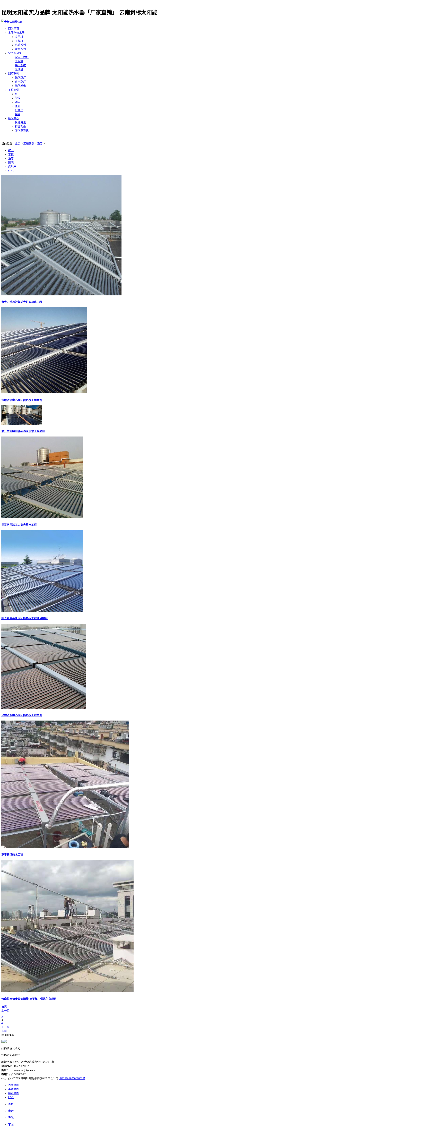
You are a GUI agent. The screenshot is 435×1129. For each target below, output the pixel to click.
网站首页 (13, 28)
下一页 (5, 1026)
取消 (11, 1097)
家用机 (19, 36)
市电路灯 (20, 81)
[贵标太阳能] (11, 21)
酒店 (17, 102)
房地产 (19, 110)
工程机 (19, 40)
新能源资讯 (22, 130)
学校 (17, 98)
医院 (17, 106)
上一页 (5, 1010)
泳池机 (19, 69)
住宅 (17, 114)
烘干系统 (20, 65)
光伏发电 (20, 85)
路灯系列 (13, 73)
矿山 (17, 93)
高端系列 (20, 45)
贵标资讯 (20, 122)
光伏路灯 (20, 77)
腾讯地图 (13, 1093)
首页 (4, 1006)
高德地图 (13, 1089)
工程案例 (13, 89)
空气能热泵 (15, 53)
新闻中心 (13, 118)
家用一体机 (22, 57)
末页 (4, 1031)
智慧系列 (20, 49)
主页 (17, 143)
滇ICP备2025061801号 (72, 1078)
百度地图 (13, 1085)
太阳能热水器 (16, 32)
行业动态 (20, 126)
